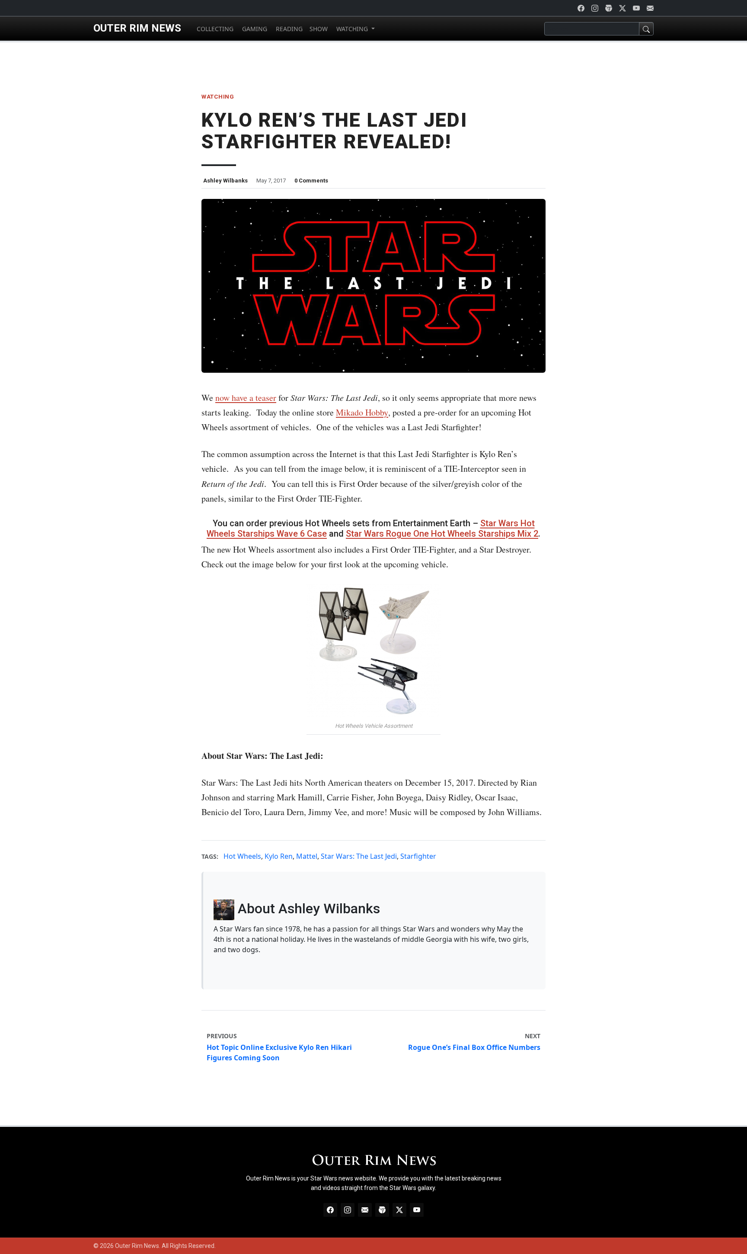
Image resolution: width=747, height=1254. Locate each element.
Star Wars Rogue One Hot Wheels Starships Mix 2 (442, 533)
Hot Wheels (242, 856)
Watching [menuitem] (352, 29)
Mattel (306, 856)
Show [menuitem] (319, 29)
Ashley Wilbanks (225, 180)
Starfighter (418, 856)
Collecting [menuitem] (214, 29)
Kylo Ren (279, 856)
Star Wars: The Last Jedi (359, 856)
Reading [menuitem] (288, 29)
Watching (217, 96)
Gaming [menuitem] (253, 29)
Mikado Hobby (362, 412)
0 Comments (311, 180)
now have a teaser (245, 397)
